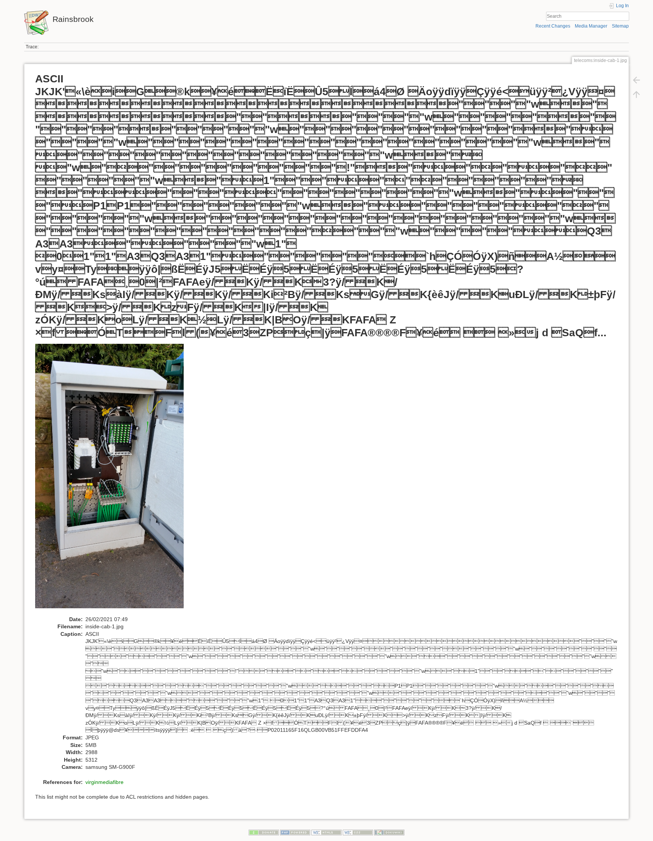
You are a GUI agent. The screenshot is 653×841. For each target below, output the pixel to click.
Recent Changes (552, 26)
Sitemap (620, 26)
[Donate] (264, 832)
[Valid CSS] (358, 832)
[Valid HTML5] (326, 832)
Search (625, 16)
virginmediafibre (104, 782)
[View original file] (113, 479)
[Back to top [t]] (636, 94)
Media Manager (591, 26)
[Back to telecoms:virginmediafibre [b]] (636, 80)
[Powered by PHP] (295, 832)
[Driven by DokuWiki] (389, 832)
